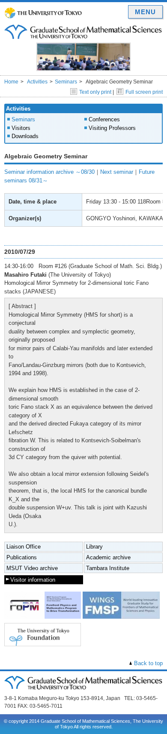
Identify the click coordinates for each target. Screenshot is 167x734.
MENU (145, 11)
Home (11, 82)
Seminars (66, 82)
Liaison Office (23, 546)
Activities (37, 82)
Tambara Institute (107, 568)
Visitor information (32, 580)
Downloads (25, 136)
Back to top (148, 663)
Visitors (21, 128)
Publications (21, 557)
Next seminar (116, 172)
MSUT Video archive (32, 568)
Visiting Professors (112, 128)
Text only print (95, 92)
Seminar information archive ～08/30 (49, 172)
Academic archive (108, 557)
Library (94, 546)
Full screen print (144, 92)
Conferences (104, 119)
